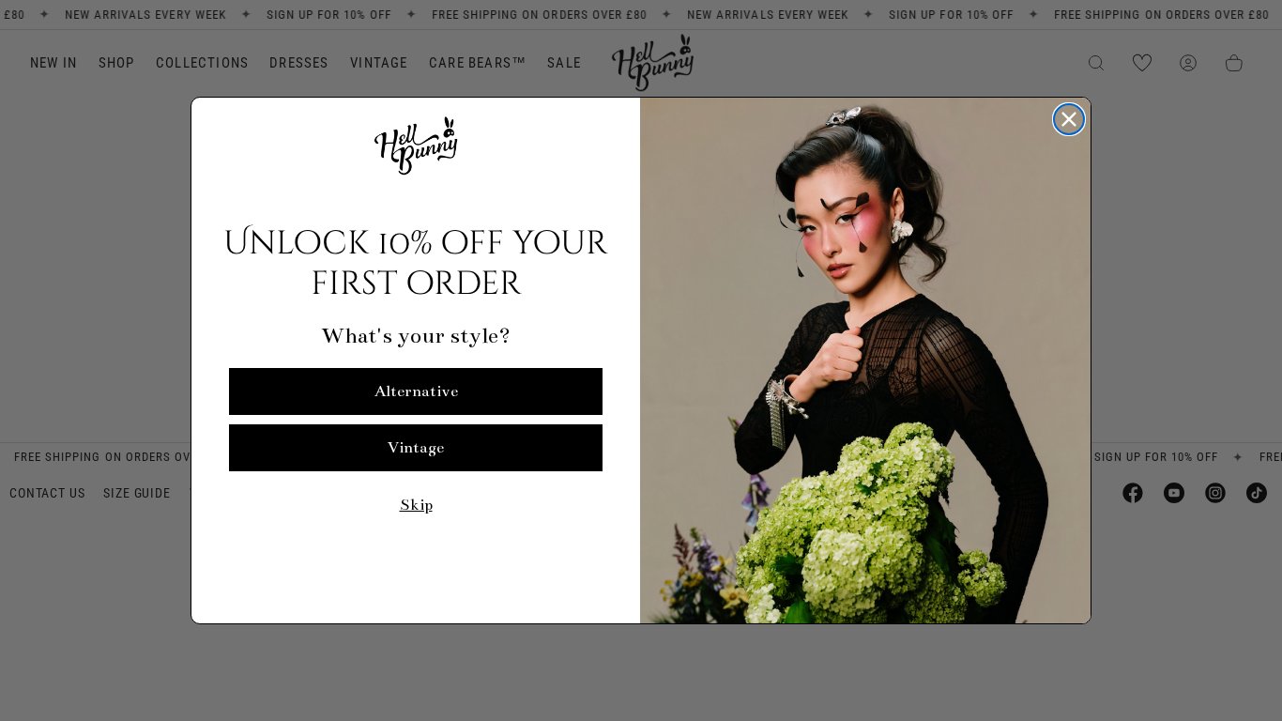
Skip (416, 505)
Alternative (416, 391)
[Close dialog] (1069, 119)
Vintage (416, 447)
